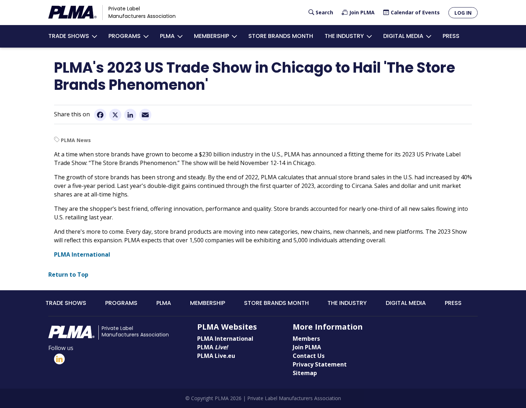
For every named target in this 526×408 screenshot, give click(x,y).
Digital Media (403, 36)
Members (306, 339)
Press (451, 36)
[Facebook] (100, 114)
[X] (115, 114)
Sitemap (305, 373)
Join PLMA (362, 12)
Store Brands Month (280, 36)
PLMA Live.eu (216, 356)
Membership (211, 36)
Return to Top (68, 274)
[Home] (72, 12)
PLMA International (82, 254)
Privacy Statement (320, 364)
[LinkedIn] (130, 114)
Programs (124, 36)
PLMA (167, 36)
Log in (463, 12)
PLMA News (76, 140)
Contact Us (309, 356)
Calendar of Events (415, 12)
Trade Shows (68, 36)
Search (324, 12)
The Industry (344, 36)
